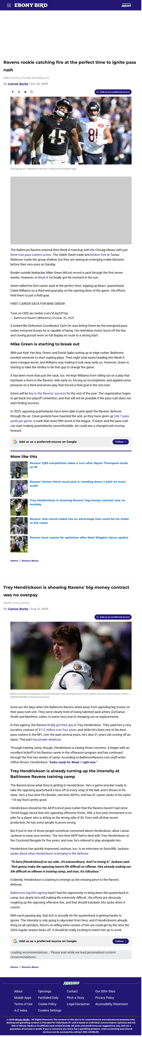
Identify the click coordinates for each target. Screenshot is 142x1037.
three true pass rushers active (30, 254)
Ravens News (30, 560)
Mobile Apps (22, 997)
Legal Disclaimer (78, 1004)
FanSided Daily (48, 997)
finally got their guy (60, 725)
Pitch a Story (75, 997)
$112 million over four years (57, 730)
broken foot (98, 254)
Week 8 (43, 277)
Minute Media (22, 1019)
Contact (72, 991)
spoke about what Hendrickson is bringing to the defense (49, 853)
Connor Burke (18, 83)
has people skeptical (47, 739)
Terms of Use (23, 1004)
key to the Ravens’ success (47, 393)
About (18, 991)
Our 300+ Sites (105, 991)
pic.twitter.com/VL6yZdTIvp (49, 313)
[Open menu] (9, 5)
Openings (44, 991)
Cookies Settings (49, 1010)
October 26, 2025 (63, 318)
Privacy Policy (104, 997)
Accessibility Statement (111, 1004)
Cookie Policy (47, 1004)
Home (14, 560)
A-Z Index (20, 1010)
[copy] (31, 91)
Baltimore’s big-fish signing (28, 893)
